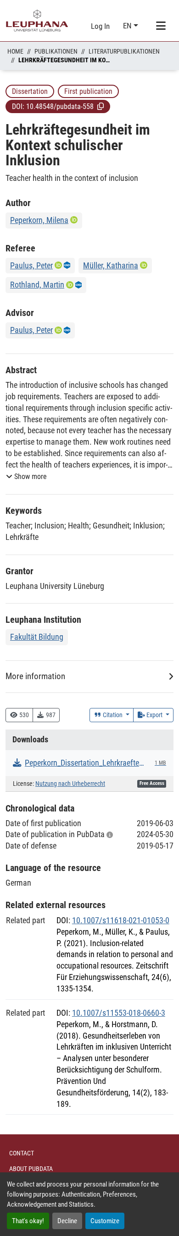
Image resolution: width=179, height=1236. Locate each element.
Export (154, 715)
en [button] (128, 25)
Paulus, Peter (31, 265)
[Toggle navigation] (160, 26)
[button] (100, 106)
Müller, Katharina (110, 265)
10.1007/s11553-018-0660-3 (118, 1013)
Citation (112, 715)
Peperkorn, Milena (39, 220)
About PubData (31, 1168)
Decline (67, 1221)
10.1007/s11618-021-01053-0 (120, 920)
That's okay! (28, 1221)
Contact (21, 1153)
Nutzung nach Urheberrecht (70, 784)
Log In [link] (100, 26)
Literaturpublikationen (124, 51)
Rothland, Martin (37, 284)
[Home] (37, 20)
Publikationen (56, 51)
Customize (104, 1221)
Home (15, 51)
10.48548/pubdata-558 (60, 106)
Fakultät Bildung (36, 637)
